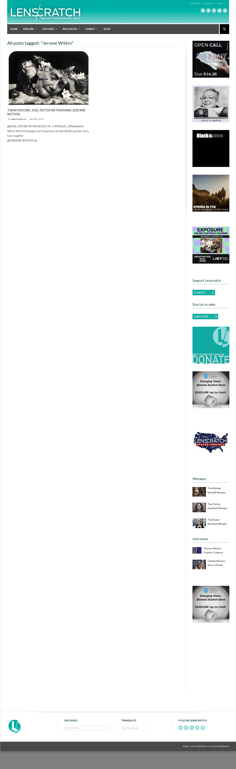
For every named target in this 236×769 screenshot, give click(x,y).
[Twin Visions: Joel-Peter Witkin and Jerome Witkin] (48, 105)
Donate (199, 292)
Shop (107, 28)
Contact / (210, 3)
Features (48, 28)
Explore (28, 28)
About (221, 3)
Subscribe (201, 316)
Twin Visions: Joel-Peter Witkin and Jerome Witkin (46, 112)
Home (14, 28)
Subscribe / (196, 3)
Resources (70, 28)
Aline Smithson (18, 119)
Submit (90, 28)
